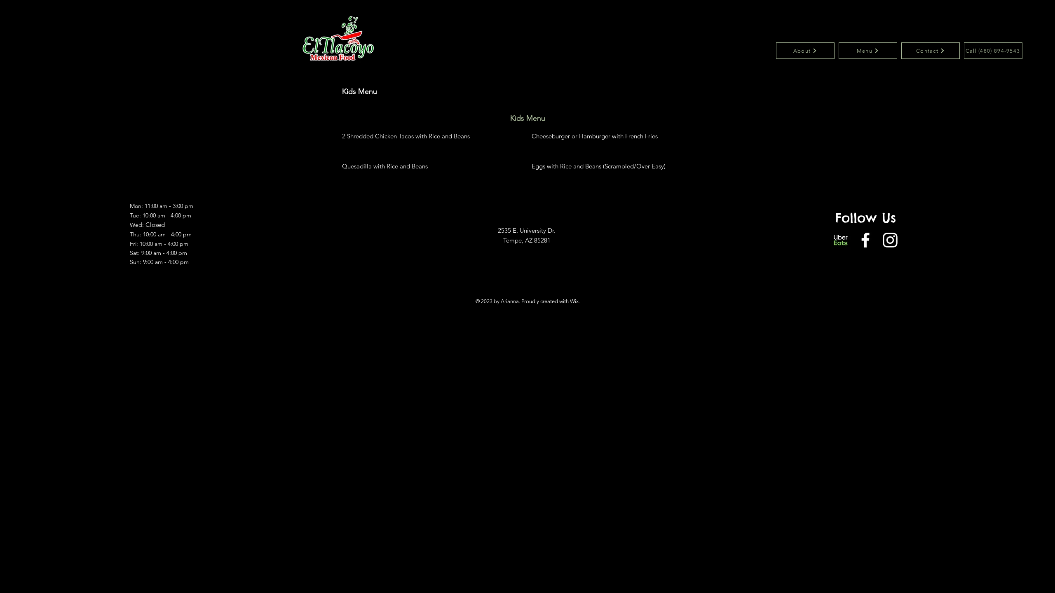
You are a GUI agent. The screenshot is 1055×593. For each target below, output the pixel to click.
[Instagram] (890, 240)
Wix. (575, 301)
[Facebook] (865, 240)
